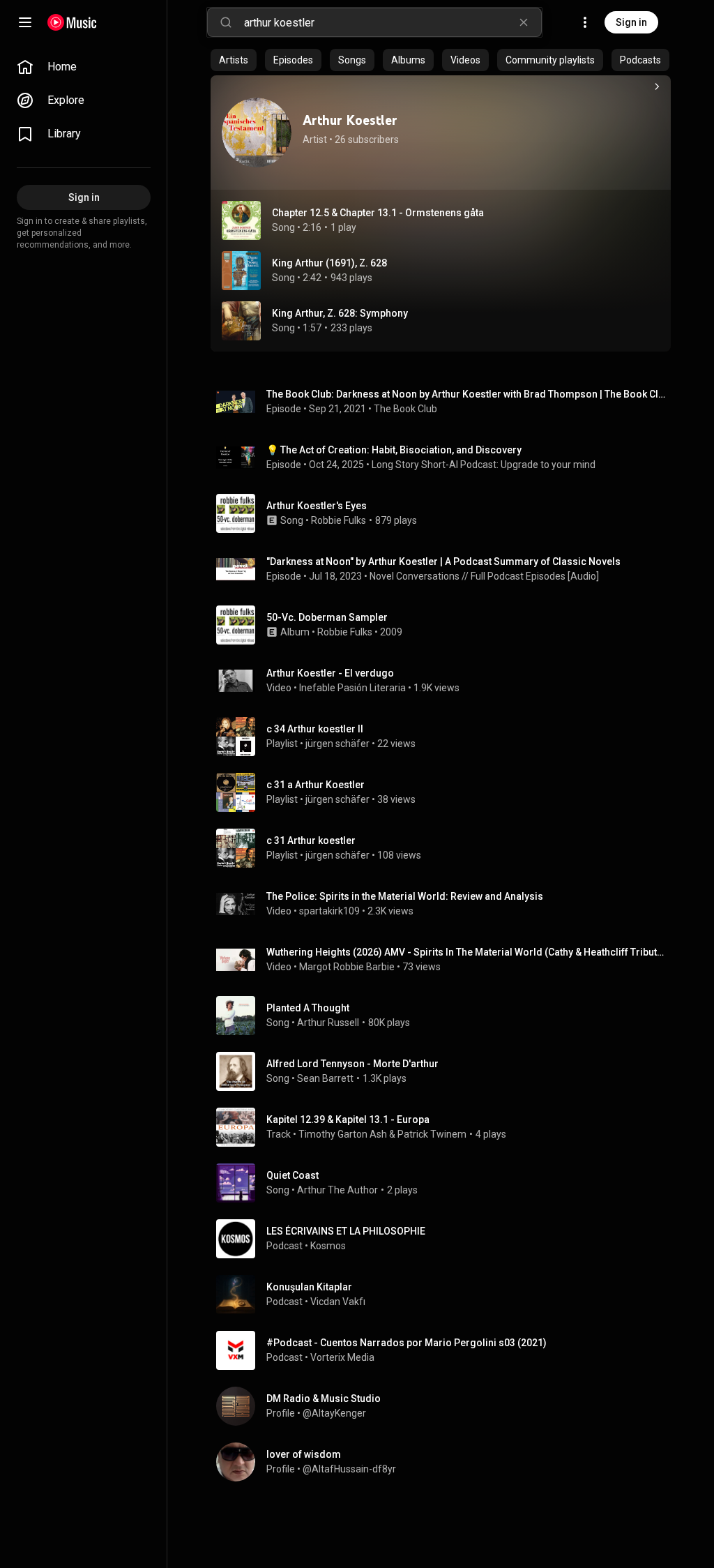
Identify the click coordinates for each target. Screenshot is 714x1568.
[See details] (656, 86)
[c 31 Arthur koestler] (446, 848)
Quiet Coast (292, 1175)
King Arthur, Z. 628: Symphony (340, 313)
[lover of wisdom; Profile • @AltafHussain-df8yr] (446, 1462)
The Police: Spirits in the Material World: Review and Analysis (404, 896)
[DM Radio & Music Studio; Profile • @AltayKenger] (446, 1406)
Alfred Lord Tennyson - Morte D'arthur (352, 1063)
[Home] (72, 22)
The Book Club (405, 408)
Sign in (631, 22)
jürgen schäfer (337, 743)
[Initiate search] (226, 22)
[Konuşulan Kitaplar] (446, 1294)
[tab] (234, 60)
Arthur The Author (337, 1190)
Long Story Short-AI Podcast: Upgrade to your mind (483, 464)
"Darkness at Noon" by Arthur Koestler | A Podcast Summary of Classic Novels (443, 561)
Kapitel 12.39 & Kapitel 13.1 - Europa (348, 1119)
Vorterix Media (342, 1357)
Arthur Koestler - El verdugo (330, 673)
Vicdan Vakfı (337, 1301)
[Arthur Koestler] (256, 132)
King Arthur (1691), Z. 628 (329, 263)
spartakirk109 (329, 911)
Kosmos (328, 1245)
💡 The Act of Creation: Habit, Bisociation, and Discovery (394, 449)
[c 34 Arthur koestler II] (446, 736)
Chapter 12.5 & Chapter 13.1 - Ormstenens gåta (378, 212)
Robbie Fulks (338, 520)
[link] (84, 67)
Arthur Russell (328, 1022)
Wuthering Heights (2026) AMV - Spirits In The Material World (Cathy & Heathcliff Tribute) (466, 952)
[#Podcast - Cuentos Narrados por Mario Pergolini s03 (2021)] (446, 1350)
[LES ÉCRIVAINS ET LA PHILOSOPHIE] (446, 1239)
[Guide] (25, 22)
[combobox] (392, 22)
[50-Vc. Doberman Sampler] (446, 625)
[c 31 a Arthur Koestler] (446, 792)
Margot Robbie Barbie (347, 966)
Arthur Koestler (350, 120)
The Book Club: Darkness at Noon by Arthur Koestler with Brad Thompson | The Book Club (466, 394)
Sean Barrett (325, 1078)
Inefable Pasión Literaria (352, 687)
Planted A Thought (307, 1007)
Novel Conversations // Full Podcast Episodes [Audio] (484, 576)
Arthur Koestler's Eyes (316, 505)
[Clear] (523, 22)
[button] (241, 220)
